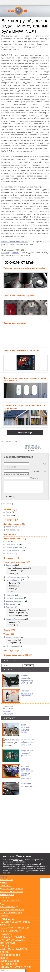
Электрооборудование (15, 619)
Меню (4, 876)
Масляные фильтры (16, 613)
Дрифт (9, 512)
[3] (33, 447)
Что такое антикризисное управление (27, 693)
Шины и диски (10, 651)
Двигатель (10, 565)
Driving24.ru (17, 860)
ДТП (8, 541)
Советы (6, 630)
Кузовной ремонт (13, 580)
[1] (26, 447)
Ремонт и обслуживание (14, 562)
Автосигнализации (13, 527)
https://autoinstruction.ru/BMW (14, 242)
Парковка (10, 515)
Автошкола (8, 510)
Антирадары (11, 530)
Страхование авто (13, 550)
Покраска (12, 583)
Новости (15, 253)
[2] (30, 447)
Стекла (11, 591)
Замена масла (14, 571)
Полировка (13, 586)
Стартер (11, 625)
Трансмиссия (11, 604)
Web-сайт (34, 478)
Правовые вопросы (12, 539)
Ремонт (11, 573)
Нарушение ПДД (13, 544)
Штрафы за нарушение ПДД (15, 655)
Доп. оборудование (12, 524)
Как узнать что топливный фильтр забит (27, 753)
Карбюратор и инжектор (16, 577)
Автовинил (13, 640)
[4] (36, 447)
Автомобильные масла (18, 568)
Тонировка (12, 643)
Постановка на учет (14, 547)
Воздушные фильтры (17, 610)
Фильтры (9, 607)
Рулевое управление (15, 598)
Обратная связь (23, 856)
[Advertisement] (18, 823)
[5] (40, 447)
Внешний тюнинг (13, 637)
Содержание (8, 856)
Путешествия (9, 558)
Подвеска (10, 595)
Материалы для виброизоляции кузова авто (27, 742)
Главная (5, 253)
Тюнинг (6, 634)
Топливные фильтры (17, 615)
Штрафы (9, 553)
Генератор (12, 622)
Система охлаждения (15, 601)
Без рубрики (9, 520)
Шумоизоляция (12, 646)
